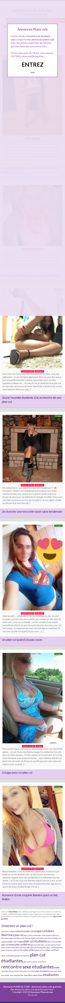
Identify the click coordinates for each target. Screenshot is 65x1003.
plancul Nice (19, 950)
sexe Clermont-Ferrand (24, 971)
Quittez (32, 72)
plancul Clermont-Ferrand (21, 938)
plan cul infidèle (8, 944)
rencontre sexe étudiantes (27, 966)
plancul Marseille (8, 947)
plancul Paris (40, 950)
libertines (7, 935)
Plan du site (32, 995)
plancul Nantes (7, 950)
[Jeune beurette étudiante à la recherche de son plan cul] (32, 329)
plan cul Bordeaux (45, 935)
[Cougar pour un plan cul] (32, 699)
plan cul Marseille (22, 947)
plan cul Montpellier (55, 947)
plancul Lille (35, 945)
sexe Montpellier (16, 975)
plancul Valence (23, 956)
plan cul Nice (29, 950)
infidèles (48, 931)
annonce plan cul (24, 931)
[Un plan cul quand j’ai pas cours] (32, 568)
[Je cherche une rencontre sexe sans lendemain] (32, 449)
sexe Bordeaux (7, 971)
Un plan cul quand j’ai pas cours (22, 639)
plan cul (18, 935)
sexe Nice (28, 975)
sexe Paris (37, 975)
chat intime (13, 911)
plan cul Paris (52, 950)
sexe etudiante (42, 971)
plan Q (25, 962)
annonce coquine (8, 931)
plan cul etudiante (35, 941)
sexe (57, 967)
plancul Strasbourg (8, 956)
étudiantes (51, 975)
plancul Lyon (56, 945)
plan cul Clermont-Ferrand (43, 938)
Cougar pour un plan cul (17, 772)
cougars (38, 931)
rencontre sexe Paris (37, 962)
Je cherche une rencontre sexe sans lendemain (32, 511)
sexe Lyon (53, 971)
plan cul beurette (30, 935)
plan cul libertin (22, 944)
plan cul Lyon (46, 945)
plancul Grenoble (54, 942)
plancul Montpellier (38, 947)
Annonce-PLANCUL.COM (16, 986)
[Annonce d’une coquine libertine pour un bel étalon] (32, 826)
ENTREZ (33, 64)
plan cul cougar (16, 941)
